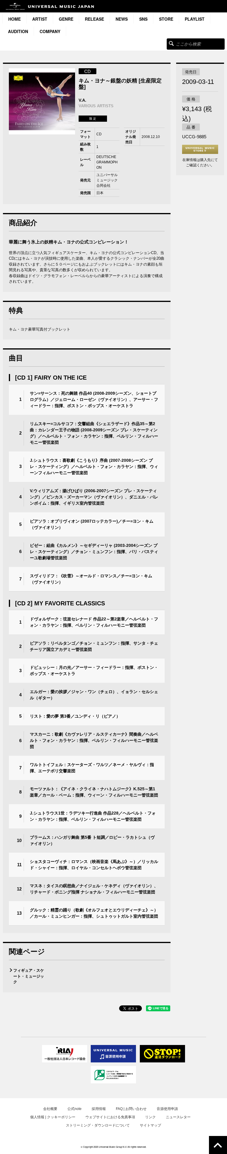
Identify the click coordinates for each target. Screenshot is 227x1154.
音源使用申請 (167, 1109)
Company (50, 31)
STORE (166, 19)
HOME (14, 19)
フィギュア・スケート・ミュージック (28, 976)
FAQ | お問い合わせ (131, 1109)
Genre (66, 19)
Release (94, 19)
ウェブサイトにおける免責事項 (110, 1117)
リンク (150, 1117)
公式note (74, 1109)
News (122, 19)
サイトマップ (150, 1125)
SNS (143, 19)
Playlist (195, 19)
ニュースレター (178, 1117)
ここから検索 (171, 43)
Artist (39, 19)
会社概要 (50, 1109)
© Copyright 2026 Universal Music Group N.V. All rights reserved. (113, 1146)
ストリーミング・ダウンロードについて (98, 1125)
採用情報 (99, 1109)
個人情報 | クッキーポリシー (52, 1117)
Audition (18, 31)
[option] (42, 101)
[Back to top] (218, 1145)
